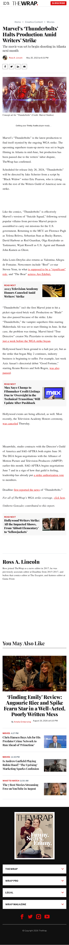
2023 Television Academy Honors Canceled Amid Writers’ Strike (21, 292)
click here (59, 497)
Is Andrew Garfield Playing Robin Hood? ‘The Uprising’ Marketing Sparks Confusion (21, 765)
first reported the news (27, 490)
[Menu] (6, 3)
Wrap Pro (11, 880)
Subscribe (58, 3)
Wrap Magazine (15, 904)
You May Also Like (24, 643)
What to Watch (11, 781)
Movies (50, 22)
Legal (9, 892)
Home (18, 22)
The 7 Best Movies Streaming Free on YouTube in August (20, 786)
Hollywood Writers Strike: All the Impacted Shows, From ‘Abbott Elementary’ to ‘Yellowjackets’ (22, 526)
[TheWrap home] (25, 3)
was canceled (10, 423)
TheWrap (11, 869)
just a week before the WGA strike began (26, 341)
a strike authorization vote (49, 475)
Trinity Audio (32, 126)
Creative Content (34, 22)
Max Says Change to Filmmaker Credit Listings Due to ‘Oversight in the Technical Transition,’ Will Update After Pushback (22, 395)
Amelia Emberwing (22, 722)
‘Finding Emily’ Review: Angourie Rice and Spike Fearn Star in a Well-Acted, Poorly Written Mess (34, 705)
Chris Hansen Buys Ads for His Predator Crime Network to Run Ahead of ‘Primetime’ (21, 741)
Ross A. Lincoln (15, 58)
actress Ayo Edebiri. (39, 274)
